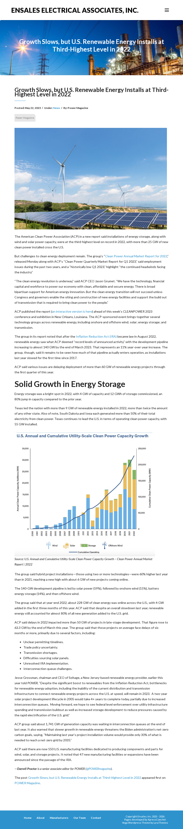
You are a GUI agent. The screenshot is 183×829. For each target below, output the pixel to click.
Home (27, 817)
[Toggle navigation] (167, 10)
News (56, 108)
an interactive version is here (72, 311)
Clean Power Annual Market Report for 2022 (136, 256)
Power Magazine (25, 117)
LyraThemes (161, 822)
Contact (96, 817)
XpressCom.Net (157, 819)
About (41, 817)
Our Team (79, 817)
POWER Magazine (27, 783)
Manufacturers (59, 817)
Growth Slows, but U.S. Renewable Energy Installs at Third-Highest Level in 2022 (84, 777)
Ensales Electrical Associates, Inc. (51, 10)
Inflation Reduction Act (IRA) (96, 336)
